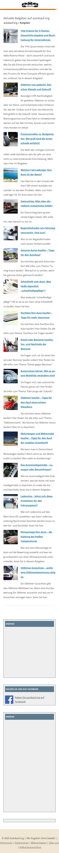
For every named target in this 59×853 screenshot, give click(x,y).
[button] (55, 4)
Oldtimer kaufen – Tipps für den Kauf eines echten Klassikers (36, 402)
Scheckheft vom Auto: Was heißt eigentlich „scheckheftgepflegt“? (36, 286)
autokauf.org (10, 22)
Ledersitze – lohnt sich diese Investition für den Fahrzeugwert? (36, 501)
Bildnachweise (38, 842)
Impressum (6, 842)
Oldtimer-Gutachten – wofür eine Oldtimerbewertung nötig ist (38, 572)
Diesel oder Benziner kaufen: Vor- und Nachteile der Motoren (37, 344)
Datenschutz (22, 842)
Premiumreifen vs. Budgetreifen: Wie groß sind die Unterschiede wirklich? (37, 139)
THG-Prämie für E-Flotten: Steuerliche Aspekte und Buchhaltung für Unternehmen (38, 35)
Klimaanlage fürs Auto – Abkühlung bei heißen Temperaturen (36, 536)
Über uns (54, 842)
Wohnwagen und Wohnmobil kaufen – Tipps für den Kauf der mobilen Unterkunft (37, 438)
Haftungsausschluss (30, 847)
